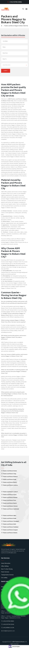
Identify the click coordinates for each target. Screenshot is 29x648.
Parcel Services (5, 572)
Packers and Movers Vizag (9, 473)
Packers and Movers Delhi (9, 524)
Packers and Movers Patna (9, 494)
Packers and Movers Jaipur (9, 515)
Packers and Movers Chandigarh (11, 521)
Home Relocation (5, 563)
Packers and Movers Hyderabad (11, 509)
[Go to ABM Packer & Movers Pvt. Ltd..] (1, 25)
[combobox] (14, 65)
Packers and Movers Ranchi (10, 482)
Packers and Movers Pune (9, 500)
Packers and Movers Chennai (10, 506)
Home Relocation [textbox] (6, 65)
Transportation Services (7, 575)
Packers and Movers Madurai (10, 476)
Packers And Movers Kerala (10, 471)
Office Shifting (4, 566)
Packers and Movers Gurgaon (10, 530)
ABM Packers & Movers (18, 642)
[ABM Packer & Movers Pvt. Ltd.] (5, 9)
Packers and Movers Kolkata (10, 532)
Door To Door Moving (6, 569)
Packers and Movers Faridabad (10, 527)
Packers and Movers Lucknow (10, 485)
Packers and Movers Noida (9, 479)
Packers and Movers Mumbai (10, 497)
